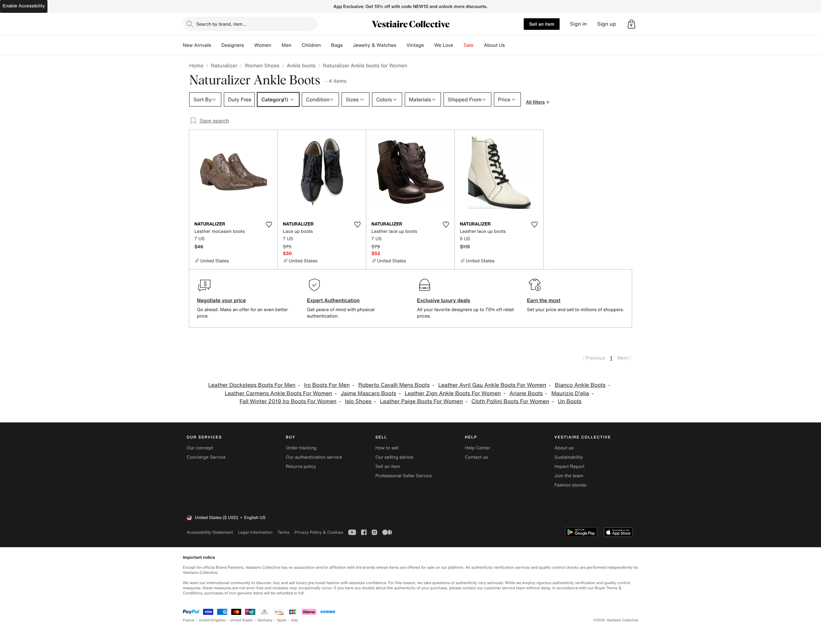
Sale (469, 45)
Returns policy (301, 466)
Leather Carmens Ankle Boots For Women (278, 393)
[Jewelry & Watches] (401, 45)
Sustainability (568, 457)
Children (311, 45)
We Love (443, 45)
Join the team (568, 475)
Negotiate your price (221, 300)
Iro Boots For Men (327, 385)
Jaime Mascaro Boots (368, 393)
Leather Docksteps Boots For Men (251, 385)
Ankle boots (301, 65)
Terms (283, 532)
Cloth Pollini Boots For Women (510, 401)
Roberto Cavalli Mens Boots (393, 385)
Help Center (477, 448)
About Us (494, 45)
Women (262, 45)
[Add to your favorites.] (269, 224)
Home (196, 65)
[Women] (276, 45)
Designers (232, 45)
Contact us (476, 457)
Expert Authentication (333, 300)
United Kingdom (212, 620)
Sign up (606, 24)
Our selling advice (394, 457)
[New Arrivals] (216, 45)
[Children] (325, 45)
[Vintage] (429, 45)
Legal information (255, 532)
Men (287, 45)
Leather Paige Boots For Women (421, 401)
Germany (265, 620)
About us (563, 448)
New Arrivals (197, 45)
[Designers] (249, 45)
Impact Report (569, 466)
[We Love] (458, 45)
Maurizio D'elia (570, 393)
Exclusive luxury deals (443, 300)
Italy (294, 620)
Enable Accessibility (24, 6)
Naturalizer (224, 65)
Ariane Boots (526, 393)
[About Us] (509, 45)
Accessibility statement (210, 532)
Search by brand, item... (221, 24)
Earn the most (544, 300)
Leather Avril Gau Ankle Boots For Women (492, 385)
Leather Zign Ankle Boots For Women (453, 393)
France (188, 620)
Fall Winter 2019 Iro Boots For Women (288, 401)
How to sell (386, 448)
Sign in (578, 24)
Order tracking (301, 448)
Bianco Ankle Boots (580, 385)
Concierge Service (206, 457)
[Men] (296, 45)
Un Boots (569, 401)
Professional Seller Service (403, 475)
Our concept (200, 448)
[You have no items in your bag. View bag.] (631, 24)
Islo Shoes (358, 401)
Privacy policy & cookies (318, 532)
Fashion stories (570, 485)
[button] (631, 24)
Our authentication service (314, 457)
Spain (282, 620)
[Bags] (347, 45)
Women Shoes (262, 65)
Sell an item (541, 24)
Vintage (415, 45)
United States (241, 620)
